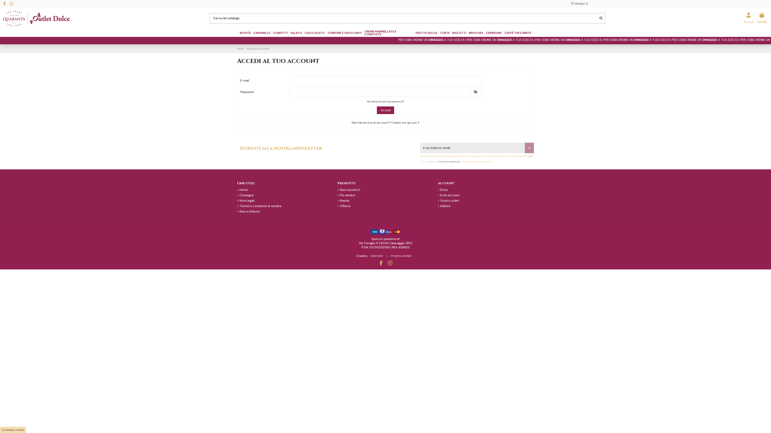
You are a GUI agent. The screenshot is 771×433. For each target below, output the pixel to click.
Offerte (345, 206)
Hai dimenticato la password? (385, 101)
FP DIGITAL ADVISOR (401, 256)
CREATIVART (377, 256)
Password (247, 92)
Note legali (247, 201)
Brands (344, 201)
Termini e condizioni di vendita (260, 206)
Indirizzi (445, 206)
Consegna (247, 195)
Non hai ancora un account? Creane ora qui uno (385, 123)
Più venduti (347, 195)
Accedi (386, 110)
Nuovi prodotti (350, 190)
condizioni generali (449, 161)
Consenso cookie (13, 430)
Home (244, 190)
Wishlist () (581, 3)
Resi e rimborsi (250, 211)
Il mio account (450, 195)
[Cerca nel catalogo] (601, 18)
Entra (444, 190)
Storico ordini (449, 201)
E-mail (244, 81)
